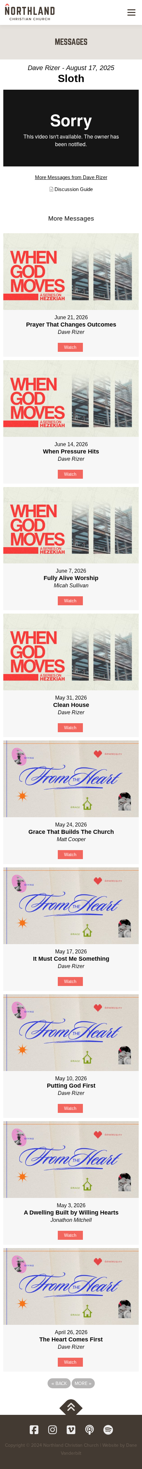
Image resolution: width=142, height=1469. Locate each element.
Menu (130, 12)
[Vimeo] (71, 1430)
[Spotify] (108, 1430)
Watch (70, 347)
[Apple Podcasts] (89, 1430)
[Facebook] (34, 1430)
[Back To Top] (71, 1408)
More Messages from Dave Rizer (71, 177)
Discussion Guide (73, 189)
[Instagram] (52, 1430)
